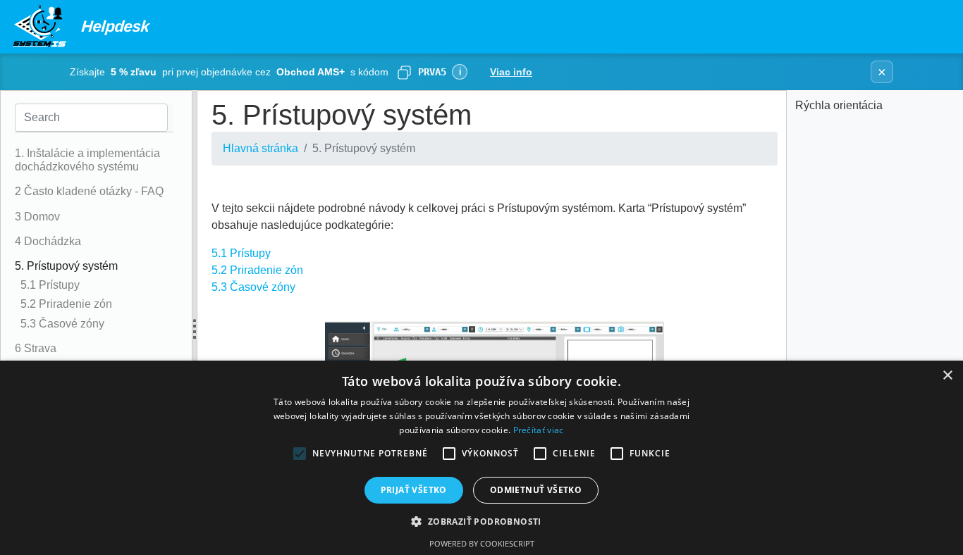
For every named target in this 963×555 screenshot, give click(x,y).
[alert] (481, 458)
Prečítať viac (538, 430)
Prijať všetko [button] (414, 490)
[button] (481, 521)
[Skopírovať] (404, 72)
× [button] (947, 375)
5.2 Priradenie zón (257, 270)
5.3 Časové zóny (253, 287)
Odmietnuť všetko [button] (536, 490)
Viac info (511, 71)
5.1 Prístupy (241, 253)
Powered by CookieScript (481, 543)
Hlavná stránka (260, 148)
